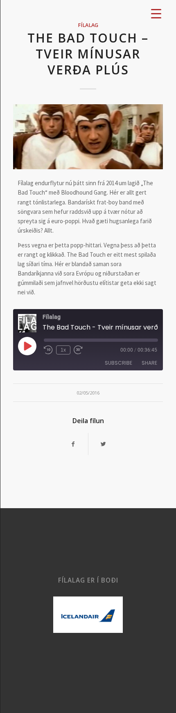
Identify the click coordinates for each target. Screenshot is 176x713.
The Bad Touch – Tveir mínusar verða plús (88, 53)
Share (149, 362)
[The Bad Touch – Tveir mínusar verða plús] (88, 136)
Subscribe (118, 362)
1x (63, 350)
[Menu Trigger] (156, 13)
